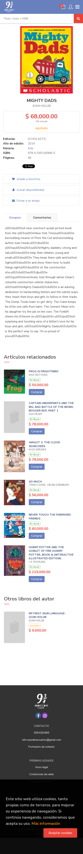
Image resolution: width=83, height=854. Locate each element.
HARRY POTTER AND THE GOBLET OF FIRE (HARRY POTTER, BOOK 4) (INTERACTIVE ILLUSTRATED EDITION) (51, 552)
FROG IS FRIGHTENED (43, 371)
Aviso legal (41, 767)
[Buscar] (78, 18)
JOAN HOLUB (41, 106)
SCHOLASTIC (37, 139)
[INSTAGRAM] (45, 715)
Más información (45, 823)
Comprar (36, 392)
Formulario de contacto (41, 747)
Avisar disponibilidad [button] (30, 190)
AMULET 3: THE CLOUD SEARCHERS (44, 444)
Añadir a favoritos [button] (28, 179)
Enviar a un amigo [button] (28, 201)
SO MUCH (35, 481)
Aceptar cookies (60, 833)
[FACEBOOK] (38, 715)
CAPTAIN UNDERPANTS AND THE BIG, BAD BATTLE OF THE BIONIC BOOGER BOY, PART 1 (51, 406)
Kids (30, 148)
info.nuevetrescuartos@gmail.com (41, 740)
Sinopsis (15, 218)
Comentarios (42, 218)
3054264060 (41, 733)
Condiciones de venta (41, 774)
